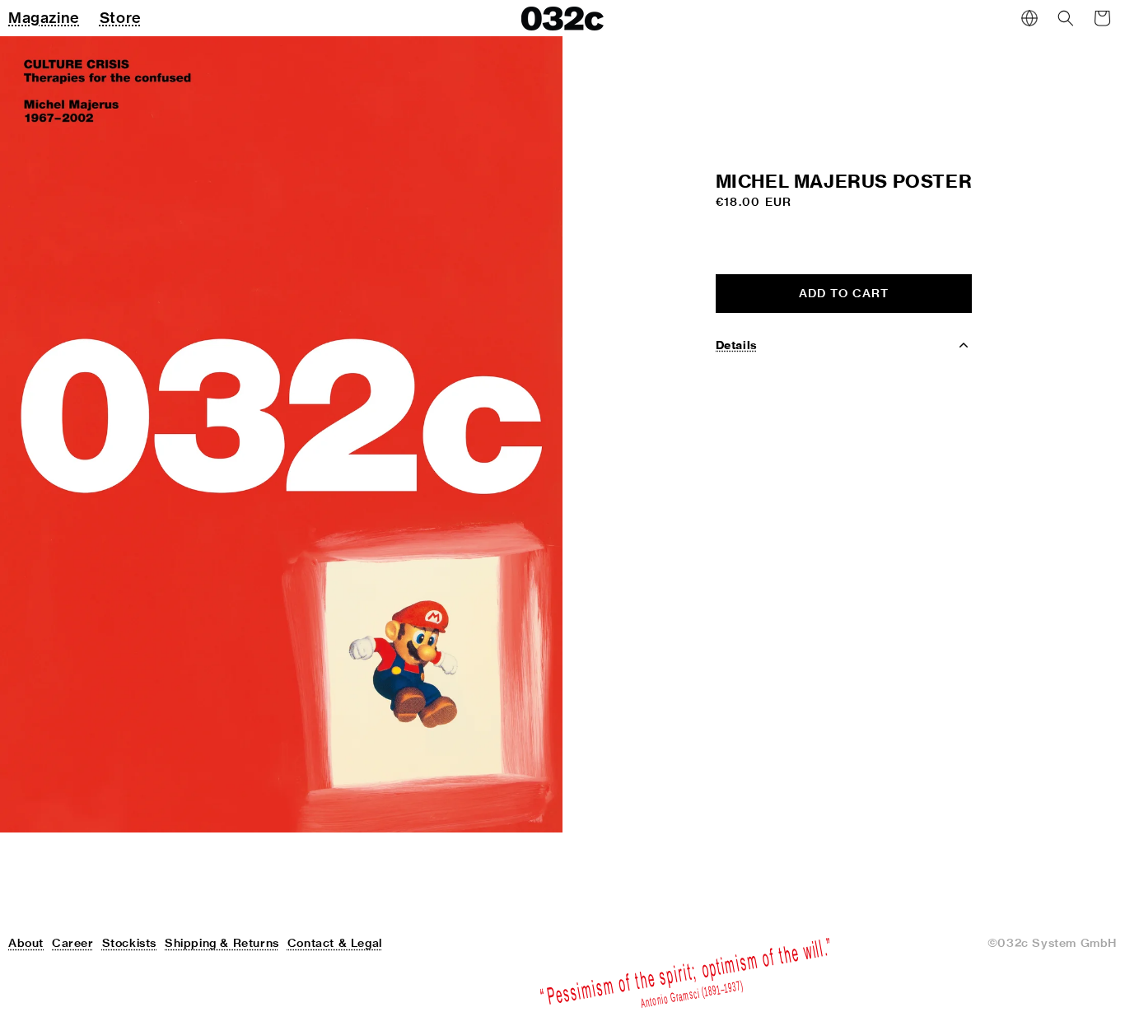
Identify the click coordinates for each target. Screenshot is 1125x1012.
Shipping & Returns (222, 942)
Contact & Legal (334, 942)
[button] (1066, 18)
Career (73, 942)
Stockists (129, 942)
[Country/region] (1029, 18)
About (26, 942)
